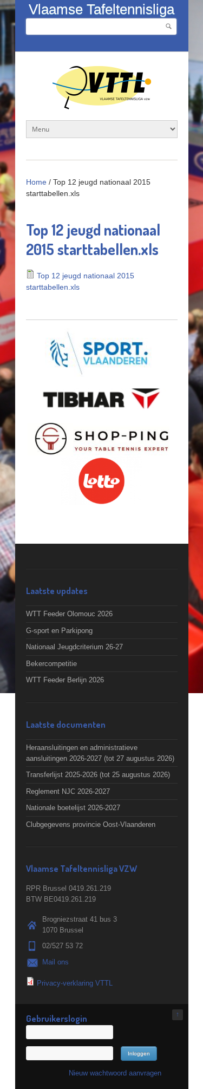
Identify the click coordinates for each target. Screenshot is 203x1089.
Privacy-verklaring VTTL (75, 983)
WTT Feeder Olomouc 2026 (69, 614)
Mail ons (55, 962)
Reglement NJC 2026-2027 (68, 791)
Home (36, 182)
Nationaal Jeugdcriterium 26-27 (74, 647)
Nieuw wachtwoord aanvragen (115, 1073)
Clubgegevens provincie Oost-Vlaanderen (90, 824)
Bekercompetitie (51, 664)
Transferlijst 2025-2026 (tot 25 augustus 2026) (98, 775)
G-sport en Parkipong (59, 631)
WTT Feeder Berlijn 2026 (65, 680)
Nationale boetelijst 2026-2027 (73, 808)
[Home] (102, 104)
